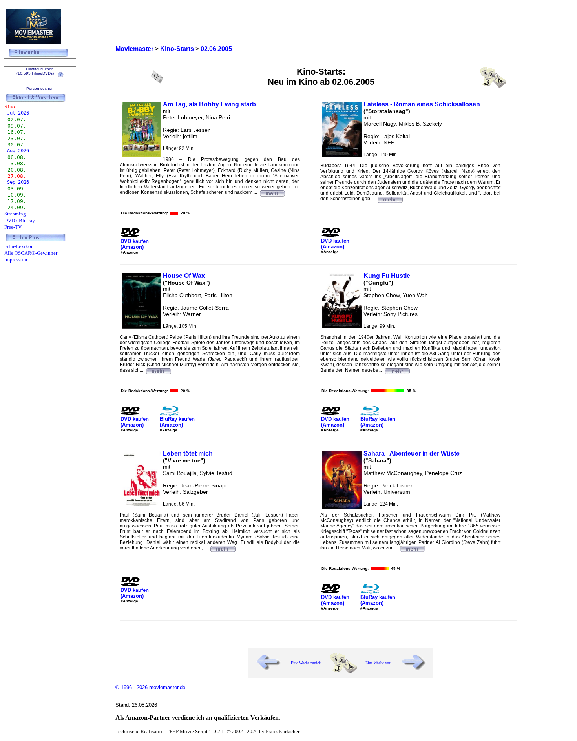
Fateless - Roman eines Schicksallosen (421, 104)
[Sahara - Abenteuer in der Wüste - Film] (412, 548)
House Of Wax (184, 275)
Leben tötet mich (188, 453)
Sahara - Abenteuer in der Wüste (411, 453)
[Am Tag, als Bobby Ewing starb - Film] (272, 192)
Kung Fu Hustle (386, 275)
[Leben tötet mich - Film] (222, 548)
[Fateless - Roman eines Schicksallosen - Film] (390, 198)
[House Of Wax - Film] (158, 370)
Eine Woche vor (377, 663)
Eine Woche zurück (306, 663)
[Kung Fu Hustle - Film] (397, 370)
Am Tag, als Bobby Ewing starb (209, 104)
